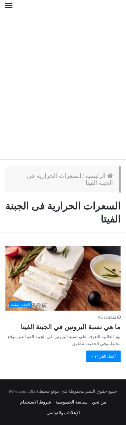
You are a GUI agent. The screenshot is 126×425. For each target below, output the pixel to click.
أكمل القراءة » (103, 356)
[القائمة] (8, 10)
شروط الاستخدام (35, 402)
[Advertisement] (63, 90)
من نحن (99, 402)
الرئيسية (96, 175)
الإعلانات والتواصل (63, 412)
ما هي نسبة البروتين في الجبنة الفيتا (71, 326)
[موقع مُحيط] (63, 9)
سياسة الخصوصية (71, 402)
